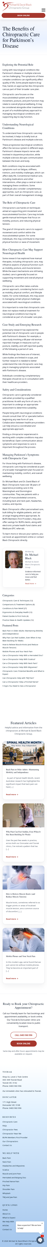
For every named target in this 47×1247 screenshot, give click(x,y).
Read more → (30, 583)
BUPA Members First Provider (15, 1137)
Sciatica (6, 1170)
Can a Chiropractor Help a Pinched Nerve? (20, 682)
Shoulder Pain (9, 1189)
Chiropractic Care (10, 1122)
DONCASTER (10, 1097)
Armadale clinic (13, 1091)
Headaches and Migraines (14, 1166)
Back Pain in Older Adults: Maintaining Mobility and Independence (22, 771)
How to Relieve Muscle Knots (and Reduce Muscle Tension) (20, 895)
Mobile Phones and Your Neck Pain (17, 651)
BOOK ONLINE (23, 15)
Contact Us (7, 1145)
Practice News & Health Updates (16, 620)
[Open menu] (43, 10)
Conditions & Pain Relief (13, 608)
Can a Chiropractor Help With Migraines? (20, 667)
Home (5, 1210)
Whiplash (6, 1193)
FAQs (5, 1125)
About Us (6, 1214)
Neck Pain (7, 1162)
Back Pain (7, 1158)
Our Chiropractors (10, 1141)
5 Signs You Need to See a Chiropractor (19, 686)
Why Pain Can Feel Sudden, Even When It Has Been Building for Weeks (23, 833)
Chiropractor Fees (10, 1129)
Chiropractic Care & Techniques (16, 600)
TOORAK (7, 1071)
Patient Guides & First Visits (14, 616)
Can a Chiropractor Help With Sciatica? (19, 659)
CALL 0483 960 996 (23, 1035)
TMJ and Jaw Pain (10, 1197)
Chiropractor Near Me (12, 1133)
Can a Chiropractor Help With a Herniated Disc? (23, 655)
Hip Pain (6, 1185)
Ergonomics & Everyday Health (16, 612)
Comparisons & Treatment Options (17, 604)
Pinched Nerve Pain (11, 1181)
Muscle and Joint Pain (12, 1173)
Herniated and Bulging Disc (14, 1177)
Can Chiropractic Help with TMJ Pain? (18, 678)
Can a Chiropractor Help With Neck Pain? (20, 663)
